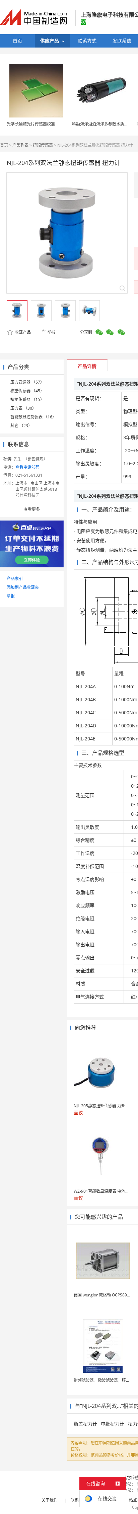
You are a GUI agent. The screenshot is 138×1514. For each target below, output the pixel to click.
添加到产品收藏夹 (23, 587)
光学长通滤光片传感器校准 (31, 124)
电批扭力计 (112, 1424)
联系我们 (79, 1500)
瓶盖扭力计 (85, 1424)
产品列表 (20, 145)
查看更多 (32, 509)
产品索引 (15, 578)
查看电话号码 (27, 467)
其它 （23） (21, 425)
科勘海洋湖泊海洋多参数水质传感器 (104, 124)
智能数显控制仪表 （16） (33, 417)
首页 (4, 145)
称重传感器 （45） (27, 391)
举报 (51, 332)
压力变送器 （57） (27, 382)
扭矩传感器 (43, 145)
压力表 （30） (23, 408)
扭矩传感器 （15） (27, 399)
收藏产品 (22, 332)
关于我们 (50, 1500)
